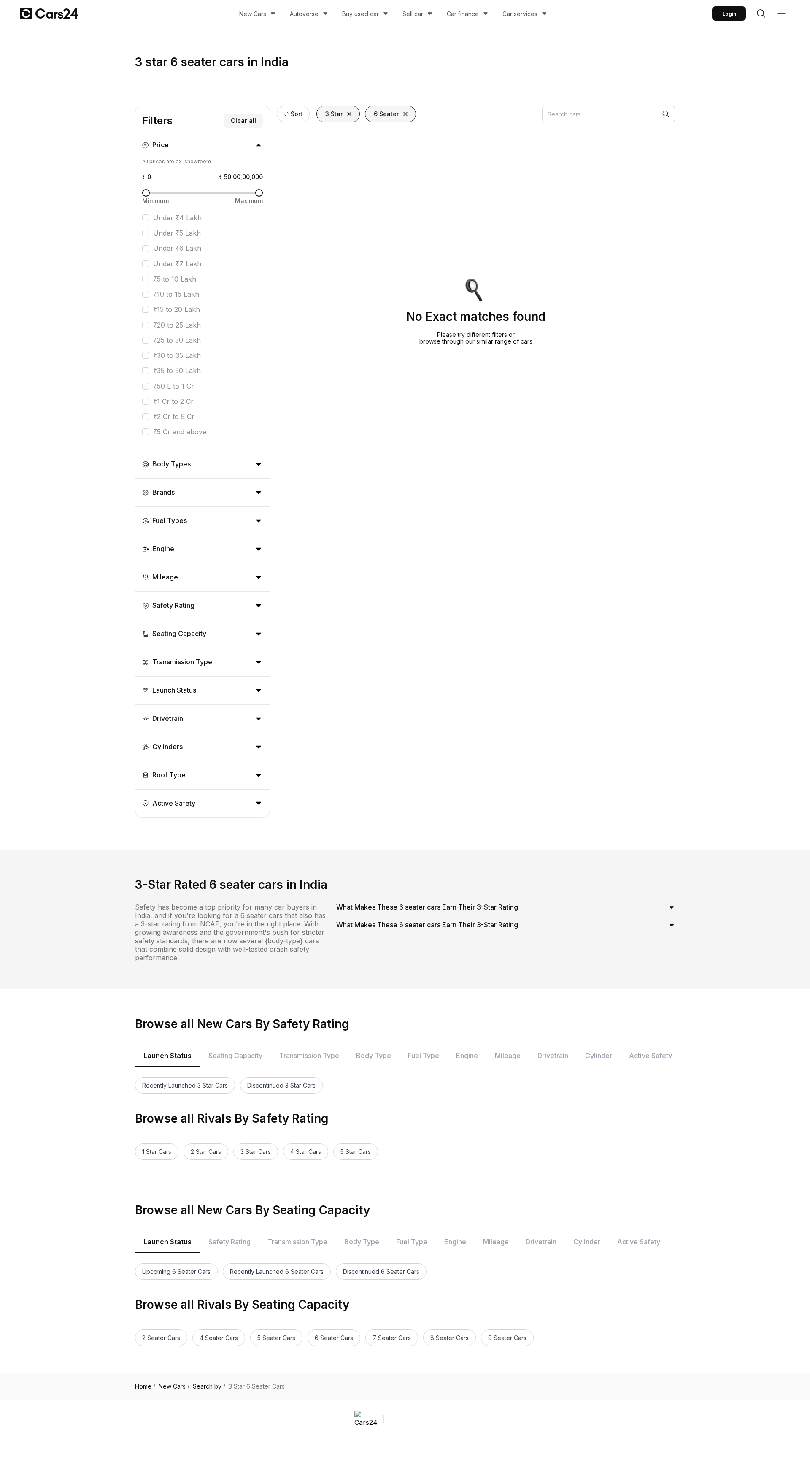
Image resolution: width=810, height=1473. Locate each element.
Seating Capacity (235, 1055)
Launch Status (167, 1055)
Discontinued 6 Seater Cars (381, 1271)
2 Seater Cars (161, 1337)
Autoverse (304, 13)
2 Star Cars (206, 1151)
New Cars (252, 13)
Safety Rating (229, 1241)
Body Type (373, 1055)
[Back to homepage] (49, 13)
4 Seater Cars (219, 1337)
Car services (519, 13)
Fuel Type (423, 1055)
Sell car (412, 13)
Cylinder (598, 1055)
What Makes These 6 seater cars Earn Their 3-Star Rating (427, 907)
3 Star (334, 113)
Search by (209, 1386)
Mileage (508, 1055)
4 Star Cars (305, 1151)
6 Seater (386, 113)
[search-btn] (761, 13)
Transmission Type (309, 1055)
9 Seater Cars (507, 1337)
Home (145, 1386)
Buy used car (360, 13)
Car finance (463, 13)
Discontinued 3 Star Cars (281, 1085)
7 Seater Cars (392, 1337)
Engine (467, 1055)
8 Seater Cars (449, 1337)
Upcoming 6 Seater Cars (176, 1271)
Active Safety (650, 1055)
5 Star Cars (355, 1151)
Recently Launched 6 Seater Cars (277, 1271)
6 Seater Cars (334, 1337)
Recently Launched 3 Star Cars (185, 1085)
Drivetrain (552, 1055)
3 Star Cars (255, 1151)
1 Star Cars (156, 1151)
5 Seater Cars (276, 1337)
